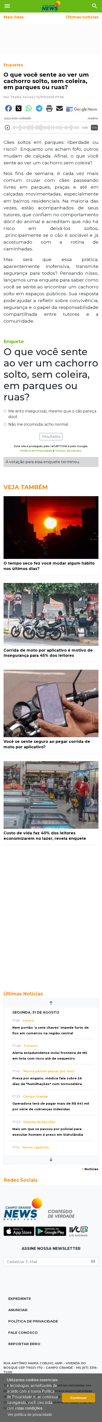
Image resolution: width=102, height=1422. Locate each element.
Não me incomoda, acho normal (38, 424)
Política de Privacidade (36, 450)
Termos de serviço (68, 450)
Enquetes (13, 65)
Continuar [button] (78, 1398)
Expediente (19, 1299)
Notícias (90, 1169)
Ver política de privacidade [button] (30, 1415)
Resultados (51, 436)
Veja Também (26, 487)
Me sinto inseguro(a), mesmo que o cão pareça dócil (52, 414)
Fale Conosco (23, 1333)
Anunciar (18, 1310)
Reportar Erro (24, 1344)
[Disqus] (51, 915)
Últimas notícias (82, 17)
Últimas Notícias (23, 994)
